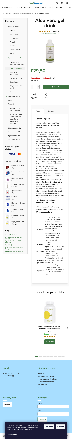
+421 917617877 (8, 376)
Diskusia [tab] (51, 111)
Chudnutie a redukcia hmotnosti (17, 64)
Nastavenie (12, 434)
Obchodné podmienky (46, 376)
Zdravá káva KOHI (14, 132)
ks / (7, 404)
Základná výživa (14, 96)
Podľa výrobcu (13, 26)
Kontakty (41, 373)
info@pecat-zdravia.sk (11, 373)
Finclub (12, 42)
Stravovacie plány (15, 128)
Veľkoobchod (42, 384)
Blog (39, 387)
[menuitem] (7, 8)
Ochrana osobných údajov (47, 379)
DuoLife (12, 31)
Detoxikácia (14, 82)
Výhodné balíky (14, 136)
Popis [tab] (38, 111)
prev (32, 328)
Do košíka (57, 87)
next (67, 328)
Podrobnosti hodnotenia (50, 34)
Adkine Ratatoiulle (11, 235)
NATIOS (12, 53)
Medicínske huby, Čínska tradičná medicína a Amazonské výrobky (16, 119)
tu (32, 430)
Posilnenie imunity (16, 78)
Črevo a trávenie (16, 68)
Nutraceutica (15, 34)
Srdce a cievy (15, 92)
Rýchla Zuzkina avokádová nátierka (14, 241)
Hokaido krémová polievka (14, 251)
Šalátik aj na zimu (11, 245)
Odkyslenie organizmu (14, 73)
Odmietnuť (49, 427)
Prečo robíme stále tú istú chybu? (13, 238)
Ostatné (11, 104)
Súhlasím (60, 427)
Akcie (10, 100)
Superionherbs (15, 49)
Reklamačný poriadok (46, 382)
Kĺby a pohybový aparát (16, 87)
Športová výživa (14, 139)
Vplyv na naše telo (15, 58)
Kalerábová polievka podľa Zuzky (14, 248)
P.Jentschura (14, 38)
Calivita (12, 46)
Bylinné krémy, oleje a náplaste (15, 110)
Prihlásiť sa (42, 419)
